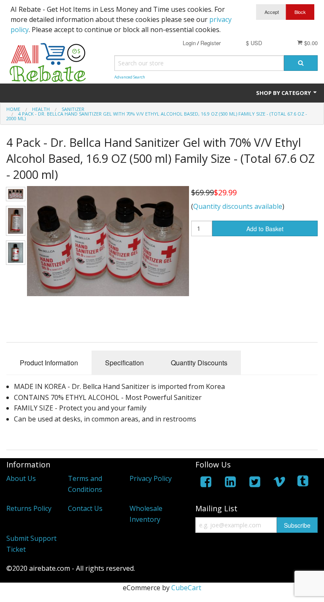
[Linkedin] (230, 483)
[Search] (301, 63)
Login (189, 43)
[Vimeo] (279, 483)
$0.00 (310, 43)
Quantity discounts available (237, 206)
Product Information (49, 362)
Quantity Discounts (199, 362)
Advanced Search (129, 77)
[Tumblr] (303, 483)
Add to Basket (265, 228)
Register (210, 43)
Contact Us (85, 508)
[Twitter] (254, 483)
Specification (124, 362)
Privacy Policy (151, 478)
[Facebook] (206, 483)
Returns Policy (28, 508)
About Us (21, 478)
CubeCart (186, 587)
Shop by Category (284, 93)
